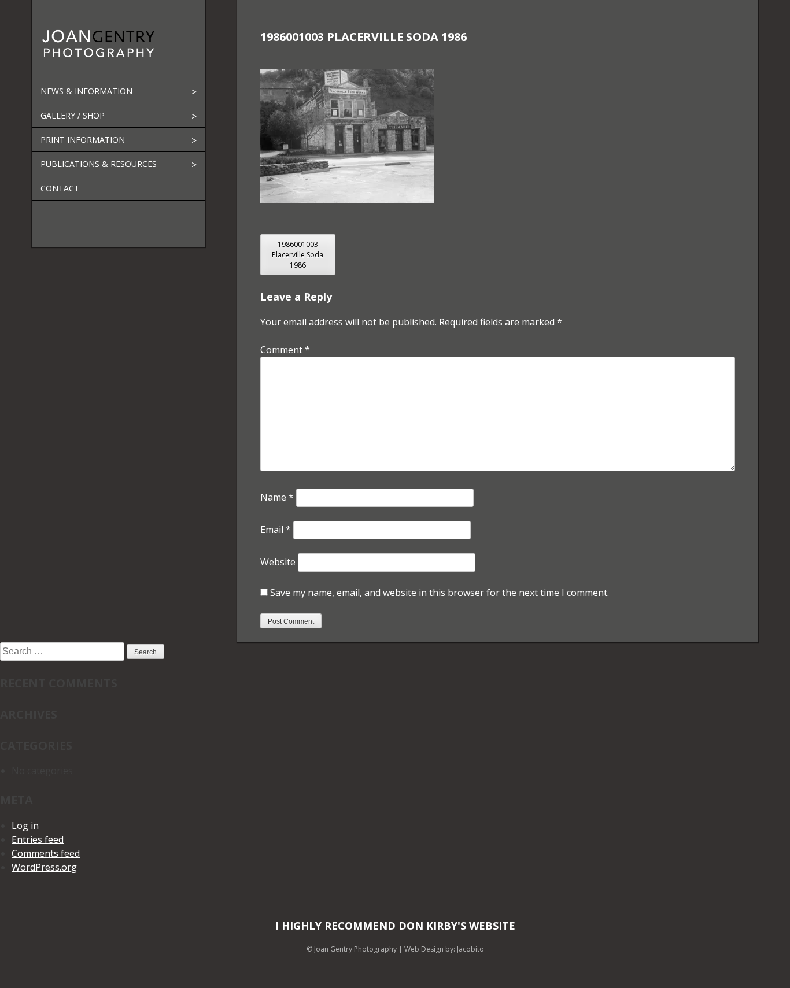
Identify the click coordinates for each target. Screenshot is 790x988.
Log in (25, 825)
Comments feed (46, 853)
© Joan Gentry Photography (352, 949)
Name (277, 497)
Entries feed (38, 839)
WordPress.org (44, 867)
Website (278, 562)
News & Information (86, 91)
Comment (285, 349)
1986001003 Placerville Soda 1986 (297, 254)
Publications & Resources (98, 163)
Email (275, 529)
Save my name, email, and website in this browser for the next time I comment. (439, 592)
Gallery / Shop (72, 115)
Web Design (424, 949)
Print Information (82, 139)
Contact (59, 188)
